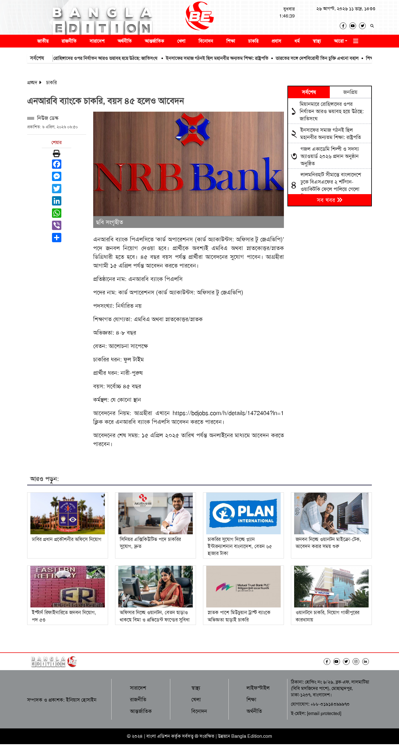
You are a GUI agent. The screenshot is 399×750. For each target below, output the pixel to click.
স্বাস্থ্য (317, 41)
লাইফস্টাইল (258, 687)
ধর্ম (297, 41)
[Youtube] (354, 25)
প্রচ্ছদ (32, 82)
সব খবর (327, 200)
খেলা (181, 41)
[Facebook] (344, 25)
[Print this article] (56, 153)
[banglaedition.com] (199, 17)
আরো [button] (339, 41)
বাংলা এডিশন (158, 736)
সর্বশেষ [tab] (309, 92)
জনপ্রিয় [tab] (350, 92)
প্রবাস (276, 41)
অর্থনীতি (125, 41)
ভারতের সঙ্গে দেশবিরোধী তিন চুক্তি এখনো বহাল (299, 58)
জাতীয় (42, 41)
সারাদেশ (97, 41)
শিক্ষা (230, 41)
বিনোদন (206, 41)
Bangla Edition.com (251, 736)
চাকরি (253, 41)
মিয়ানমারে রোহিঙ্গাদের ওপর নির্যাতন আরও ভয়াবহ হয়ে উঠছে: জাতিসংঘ (79, 58)
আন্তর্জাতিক (154, 41)
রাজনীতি (69, 41)
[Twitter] (364, 25)
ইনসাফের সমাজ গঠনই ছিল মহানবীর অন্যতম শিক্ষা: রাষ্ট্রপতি (199, 58)
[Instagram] (357, 661)
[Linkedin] (367, 661)
